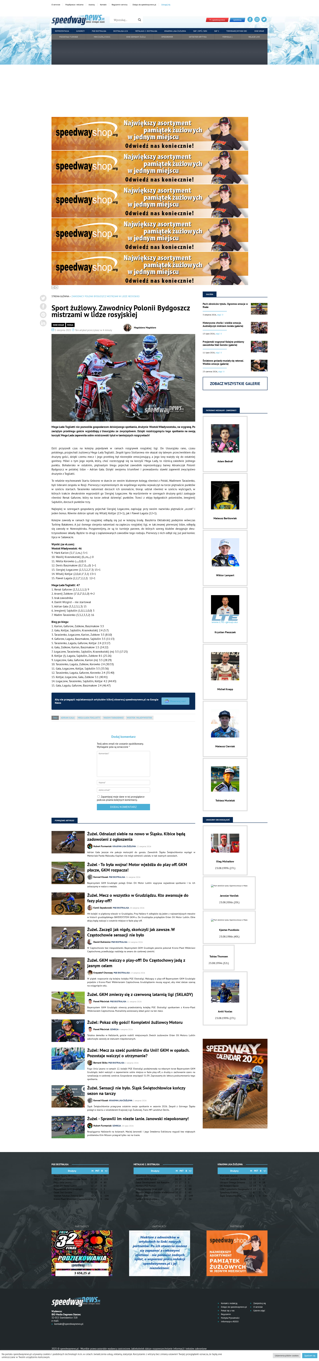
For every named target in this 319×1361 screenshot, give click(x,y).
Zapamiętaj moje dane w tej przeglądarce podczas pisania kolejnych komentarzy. (121, 798)
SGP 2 (216, 31)
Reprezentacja (62, 31)
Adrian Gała (67, 717)
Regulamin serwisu (119, 4)
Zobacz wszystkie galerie (235, 383)
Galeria (209, 294)
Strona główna (60, 296)
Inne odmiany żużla (136, 37)
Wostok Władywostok (139, 717)
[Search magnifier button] (139, 19)
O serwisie (56, 4)
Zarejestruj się (259, 1303)
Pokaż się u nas (227, 1310)
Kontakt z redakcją (228, 1303)
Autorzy (92, 4)
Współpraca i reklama (74, 4)
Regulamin (225, 1314)
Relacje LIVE (254, 37)
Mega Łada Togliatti (89, 717)
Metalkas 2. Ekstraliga (146, 31)
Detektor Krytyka (198, 37)
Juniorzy (80, 31)
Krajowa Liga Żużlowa (175, 31)
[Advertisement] (159, 92)
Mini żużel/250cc (102, 37)
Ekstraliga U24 (120, 31)
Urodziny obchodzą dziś (218, 820)
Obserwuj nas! (178, 701)
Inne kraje (259, 31)
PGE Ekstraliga (99, 31)
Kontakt (103, 4)
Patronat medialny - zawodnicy (221, 410)
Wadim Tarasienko (113, 717)
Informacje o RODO (229, 1321)
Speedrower (167, 37)
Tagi (55, 717)
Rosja (70, 325)
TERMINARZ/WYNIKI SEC (236, 31)
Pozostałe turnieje (68, 37)
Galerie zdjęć (259, 1310)
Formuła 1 (227, 37)
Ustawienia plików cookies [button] (287, 1355)
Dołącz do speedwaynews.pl (144, 4)
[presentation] (53, 287)
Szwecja (114, 1029)
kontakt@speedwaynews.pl (68, 1323)
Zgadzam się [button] (309, 1355)
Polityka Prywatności (229, 1317)
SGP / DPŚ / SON (200, 31)
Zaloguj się (165, 4)
